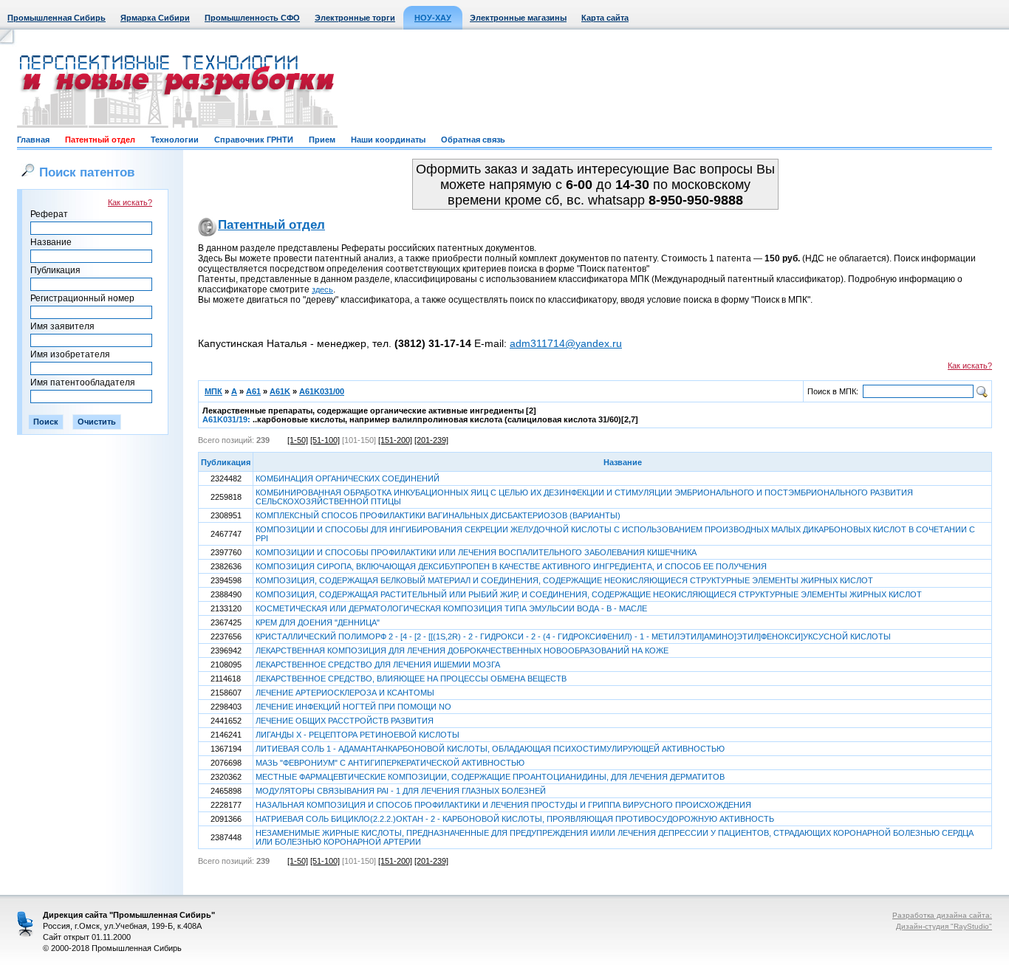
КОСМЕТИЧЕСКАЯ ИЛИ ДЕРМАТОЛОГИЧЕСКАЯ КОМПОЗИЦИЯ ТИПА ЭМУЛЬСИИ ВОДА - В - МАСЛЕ (451, 608)
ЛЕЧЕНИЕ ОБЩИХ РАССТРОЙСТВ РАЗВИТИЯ (345, 720)
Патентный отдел (100, 139)
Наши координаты (388, 139)
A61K (280, 391)
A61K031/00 (321, 391)
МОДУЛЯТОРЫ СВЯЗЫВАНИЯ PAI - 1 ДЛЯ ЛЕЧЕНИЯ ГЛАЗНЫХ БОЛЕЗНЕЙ (401, 790)
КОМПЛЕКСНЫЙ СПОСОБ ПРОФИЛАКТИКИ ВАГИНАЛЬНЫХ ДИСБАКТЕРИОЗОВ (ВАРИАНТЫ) (438, 515)
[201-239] (431, 440)
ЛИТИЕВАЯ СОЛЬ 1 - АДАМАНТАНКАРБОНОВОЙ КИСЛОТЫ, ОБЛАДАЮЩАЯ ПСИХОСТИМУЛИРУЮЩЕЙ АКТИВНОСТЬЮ (490, 748)
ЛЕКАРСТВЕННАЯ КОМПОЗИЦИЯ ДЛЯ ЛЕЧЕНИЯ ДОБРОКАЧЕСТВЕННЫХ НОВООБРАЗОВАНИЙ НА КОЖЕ (462, 650)
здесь (322, 289)
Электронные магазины (518, 17)
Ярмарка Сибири (155, 17)
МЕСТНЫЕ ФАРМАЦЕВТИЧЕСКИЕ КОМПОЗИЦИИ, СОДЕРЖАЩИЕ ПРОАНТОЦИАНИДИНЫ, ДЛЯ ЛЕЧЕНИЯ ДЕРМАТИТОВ (490, 776)
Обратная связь (473, 139)
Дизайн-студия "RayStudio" (944, 926)
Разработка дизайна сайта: (942, 915)
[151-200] (395, 440)
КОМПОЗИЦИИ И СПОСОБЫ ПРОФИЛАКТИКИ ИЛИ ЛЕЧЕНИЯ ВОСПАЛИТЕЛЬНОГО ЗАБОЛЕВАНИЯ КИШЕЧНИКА (476, 552)
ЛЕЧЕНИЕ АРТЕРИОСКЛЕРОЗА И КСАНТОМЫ (345, 692)
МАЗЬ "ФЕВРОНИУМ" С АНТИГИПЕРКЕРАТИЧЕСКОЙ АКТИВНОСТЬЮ (390, 762)
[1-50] (297, 440)
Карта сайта (605, 17)
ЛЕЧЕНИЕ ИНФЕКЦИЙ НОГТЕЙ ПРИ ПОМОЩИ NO (353, 706)
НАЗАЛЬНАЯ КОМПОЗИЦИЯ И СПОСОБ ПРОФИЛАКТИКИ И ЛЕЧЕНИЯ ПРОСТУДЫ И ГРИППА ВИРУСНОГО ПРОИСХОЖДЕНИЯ (503, 804)
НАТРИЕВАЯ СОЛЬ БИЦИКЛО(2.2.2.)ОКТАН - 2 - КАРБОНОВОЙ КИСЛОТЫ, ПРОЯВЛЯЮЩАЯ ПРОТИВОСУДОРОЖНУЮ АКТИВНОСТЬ (515, 818)
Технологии (175, 139)
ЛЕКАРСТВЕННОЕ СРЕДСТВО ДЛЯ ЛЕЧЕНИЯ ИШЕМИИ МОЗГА (378, 664)
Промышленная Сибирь (56, 17)
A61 (253, 391)
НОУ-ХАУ (432, 17)
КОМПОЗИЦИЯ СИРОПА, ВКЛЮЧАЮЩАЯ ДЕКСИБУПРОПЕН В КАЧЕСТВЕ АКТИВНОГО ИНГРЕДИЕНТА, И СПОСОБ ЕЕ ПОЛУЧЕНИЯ (511, 566)
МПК (213, 391)
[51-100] (325, 440)
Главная (33, 139)
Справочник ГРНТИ (253, 139)
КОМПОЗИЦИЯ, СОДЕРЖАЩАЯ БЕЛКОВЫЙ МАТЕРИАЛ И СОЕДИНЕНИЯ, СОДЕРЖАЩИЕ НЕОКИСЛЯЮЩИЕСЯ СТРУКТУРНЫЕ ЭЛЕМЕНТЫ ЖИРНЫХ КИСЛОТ (564, 580)
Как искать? (130, 202)
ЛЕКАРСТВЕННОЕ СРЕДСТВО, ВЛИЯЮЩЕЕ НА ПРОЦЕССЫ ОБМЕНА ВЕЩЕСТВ (411, 678)
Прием (322, 139)
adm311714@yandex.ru (566, 343)
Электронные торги (355, 17)
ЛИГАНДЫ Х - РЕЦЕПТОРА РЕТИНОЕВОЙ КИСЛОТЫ (357, 734)
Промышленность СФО (252, 17)
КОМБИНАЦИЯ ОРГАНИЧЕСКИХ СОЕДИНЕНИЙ (347, 478)
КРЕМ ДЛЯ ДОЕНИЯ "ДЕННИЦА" (318, 622)
